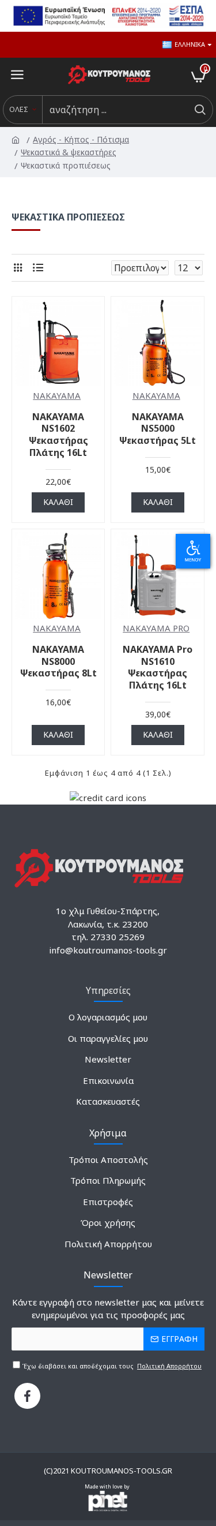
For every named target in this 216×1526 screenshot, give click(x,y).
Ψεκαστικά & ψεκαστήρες (69, 152)
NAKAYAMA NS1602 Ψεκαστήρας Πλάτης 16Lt (58, 435)
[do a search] (200, 110)
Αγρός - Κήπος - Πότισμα (82, 139)
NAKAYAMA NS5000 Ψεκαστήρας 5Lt (157, 429)
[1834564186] (27, 1396)
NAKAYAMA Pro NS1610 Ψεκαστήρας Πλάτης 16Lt (157, 667)
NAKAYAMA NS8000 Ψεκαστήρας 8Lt (58, 661)
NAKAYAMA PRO (156, 628)
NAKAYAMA (57, 395)
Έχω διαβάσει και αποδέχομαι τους (111, 1366)
